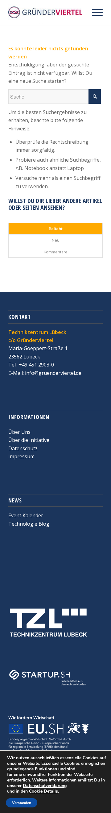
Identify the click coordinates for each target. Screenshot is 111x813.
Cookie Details (43, 791)
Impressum (21, 456)
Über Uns (19, 432)
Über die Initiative (28, 440)
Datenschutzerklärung (45, 786)
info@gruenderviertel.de (52, 373)
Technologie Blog (28, 523)
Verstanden (21, 802)
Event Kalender (25, 515)
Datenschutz (23, 448)
